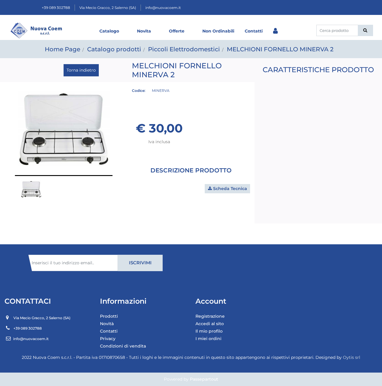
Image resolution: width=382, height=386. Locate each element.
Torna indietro (81, 70)
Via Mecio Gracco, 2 (107, 7)
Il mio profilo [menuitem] (209, 331)
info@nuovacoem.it (163, 7)
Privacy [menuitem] (107, 338)
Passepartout (204, 379)
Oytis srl (351, 357)
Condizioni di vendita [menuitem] (123, 346)
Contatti (254, 31)
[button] (365, 30)
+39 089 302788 (56, 7)
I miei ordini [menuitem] (208, 338)
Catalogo (109, 31)
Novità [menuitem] (107, 323)
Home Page (62, 49)
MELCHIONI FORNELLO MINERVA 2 (280, 49)
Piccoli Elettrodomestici (184, 49)
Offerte (176, 31)
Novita (144, 31)
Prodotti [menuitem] (109, 316)
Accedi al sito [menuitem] (209, 323)
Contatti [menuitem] (109, 331)
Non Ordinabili (218, 31)
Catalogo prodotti (114, 49)
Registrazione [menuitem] (210, 316)
